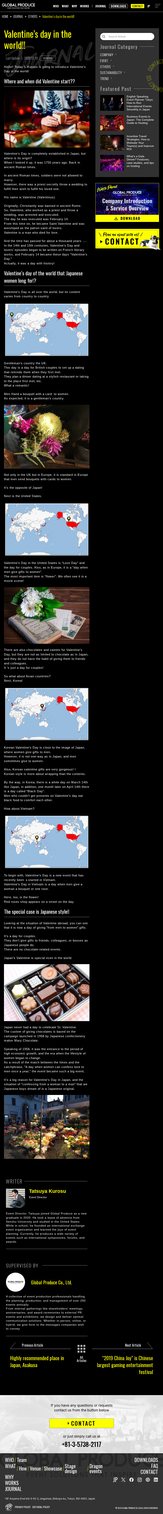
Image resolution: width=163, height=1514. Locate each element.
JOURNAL (100, 6)
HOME (5, 16)
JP (148, 6)
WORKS (84, 6)
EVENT (104, 60)
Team (22, 1459)
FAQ (154, 1465)
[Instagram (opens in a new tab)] (140, 1480)
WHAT (65, 6)
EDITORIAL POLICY (41, 1507)
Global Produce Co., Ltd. (51, 1282)
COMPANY (106, 54)
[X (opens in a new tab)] (123, 1480)
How (23, 1468)
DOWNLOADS (118, 6)
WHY (74, 6)
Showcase (53, 1468)
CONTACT (137, 6)
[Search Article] (104, 36)
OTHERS (32, 16)
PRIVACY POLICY (22, 1507)
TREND (104, 78)
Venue (35, 1468)
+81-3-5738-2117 (81, 1444)
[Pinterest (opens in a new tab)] (148, 1480)
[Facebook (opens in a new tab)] (131, 1480)
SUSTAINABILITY (111, 72)
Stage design (71, 1468)
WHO (56, 6)
